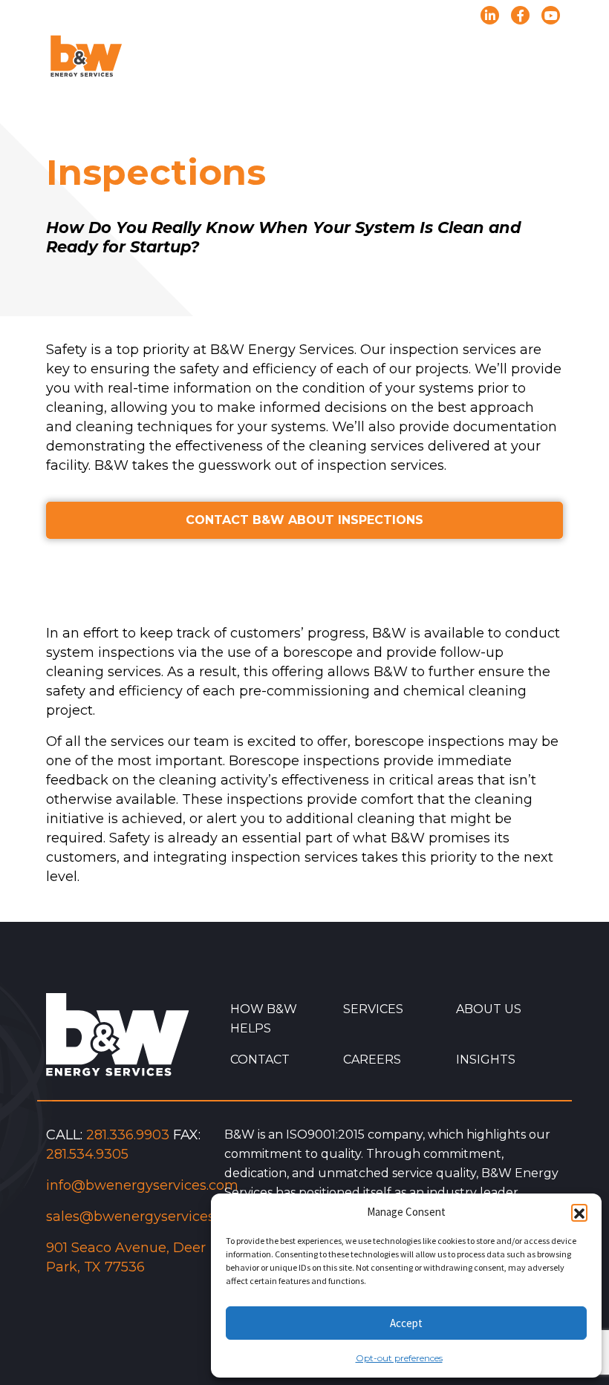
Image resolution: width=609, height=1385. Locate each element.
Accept (406, 1323)
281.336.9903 (127, 1135)
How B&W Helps (263, 1018)
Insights (485, 1059)
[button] (579, 1212)
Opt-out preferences (399, 1357)
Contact (260, 1059)
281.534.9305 (87, 1154)
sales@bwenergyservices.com (146, 1216)
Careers (372, 1059)
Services (373, 1009)
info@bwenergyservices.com (142, 1185)
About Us (488, 1009)
